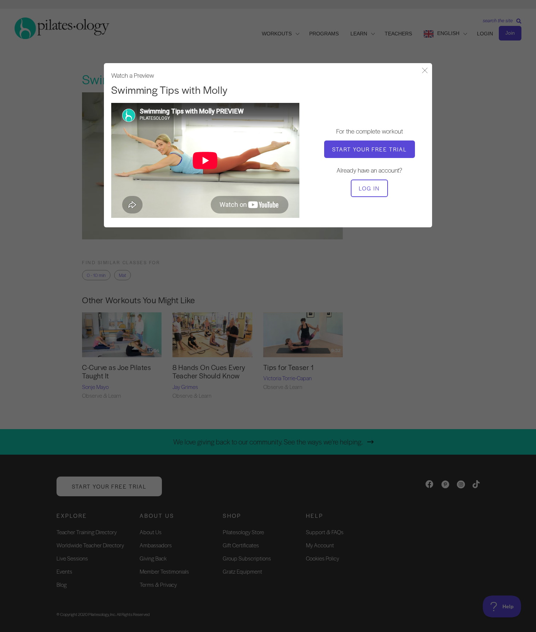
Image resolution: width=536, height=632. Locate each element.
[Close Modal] (425, 71)
